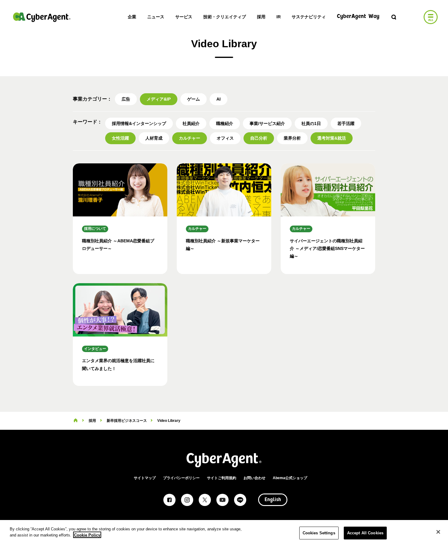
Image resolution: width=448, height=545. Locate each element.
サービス (183, 16)
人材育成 (153, 138)
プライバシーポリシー (181, 478)
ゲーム (193, 99)
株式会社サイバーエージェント (42, 17)
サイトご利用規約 (221, 478)
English (273, 500)
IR (278, 16)
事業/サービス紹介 (267, 123)
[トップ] (75, 421)
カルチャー (189, 138)
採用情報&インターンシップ (139, 123)
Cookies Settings (319, 533)
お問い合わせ (254, 478)
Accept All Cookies (365, 533)
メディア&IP (159, 99)
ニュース (155, 16)
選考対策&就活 (331, 138)
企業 (132, 16)
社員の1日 (311, 123)
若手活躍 (345, 123)
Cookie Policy (87, 535)
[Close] (438, 532)
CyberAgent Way (358, 16)
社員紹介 (191, 123)
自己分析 (258, 138)
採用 (261, 16)
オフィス (225, 138)
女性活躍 (120, 138)
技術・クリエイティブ (224, 16)
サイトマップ (145, 478)
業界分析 (292, 138)
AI (218, 99)
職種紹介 (224, 123)
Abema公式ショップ (290, 478)
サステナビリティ (309, 16)
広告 (126, 99)
